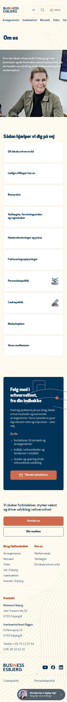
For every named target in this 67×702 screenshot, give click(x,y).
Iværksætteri (30, 20)
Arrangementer (11, 20)
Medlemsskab (42, 553)
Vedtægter (40, 559)
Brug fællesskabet (15, 546)
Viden (56, 20)
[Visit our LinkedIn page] (61, 667)
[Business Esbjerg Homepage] (11, 10)
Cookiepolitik (11, 681)
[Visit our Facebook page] (53, 667)
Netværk (45, 20)
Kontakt (9, 598)
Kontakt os (33, 521)
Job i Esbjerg (10, 570)
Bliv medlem (33, 531)
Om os (38, 546)
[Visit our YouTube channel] (45, 667)
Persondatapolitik (44, 681)
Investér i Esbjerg (13, 581)
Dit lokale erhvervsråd (47, 564)
